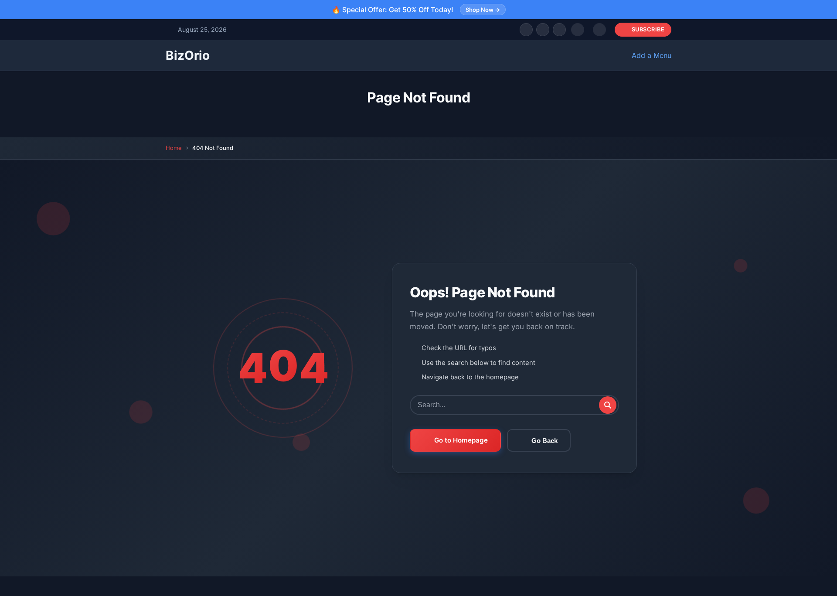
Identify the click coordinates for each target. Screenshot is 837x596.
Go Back (544, 440)
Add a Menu (651, 55)
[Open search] (577, 29)
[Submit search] (607, 405)
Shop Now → (483, 9)
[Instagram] (559, 29)
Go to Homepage (461, 440)
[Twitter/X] (542, 29)
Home (174, 147)
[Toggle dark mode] (599, 29)
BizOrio (188, 55)
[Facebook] (526, 29)
